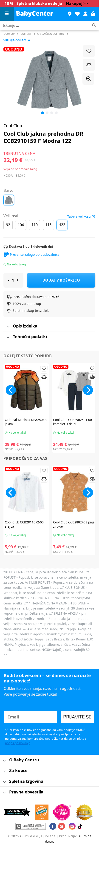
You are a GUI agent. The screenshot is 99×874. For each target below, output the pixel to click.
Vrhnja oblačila (16, 40)
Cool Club (12, 125)
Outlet (25, 34)
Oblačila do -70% (51, 34)
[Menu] (7, 14)
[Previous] (11, 80)
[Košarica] (93, 14)
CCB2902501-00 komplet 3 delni (72, 422)
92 (8, 224)
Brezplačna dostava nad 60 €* (37, 296)
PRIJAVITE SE (77, 717)
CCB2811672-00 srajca (24, 524)
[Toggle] (7, 327)
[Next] (88, 390)
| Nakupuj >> (75, 3)
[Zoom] (88, 79)
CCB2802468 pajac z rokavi (74, 524)
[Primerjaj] (89, 65)
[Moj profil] (85, 14)
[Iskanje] (94, 25)
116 (48, 224)
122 (62, 224)
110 (34, 224)
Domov (9, 34)
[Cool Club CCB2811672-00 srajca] (26, 492)
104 (21, 224)
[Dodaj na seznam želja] (89, 51)
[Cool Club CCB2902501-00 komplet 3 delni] (74, 390)
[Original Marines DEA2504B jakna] (26, 390)
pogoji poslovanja (17, 743)
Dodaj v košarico (61, 280)
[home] (38, 13)
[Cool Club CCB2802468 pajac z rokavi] (74, 492)
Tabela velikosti (79, 216)
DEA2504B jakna (26, 422)
